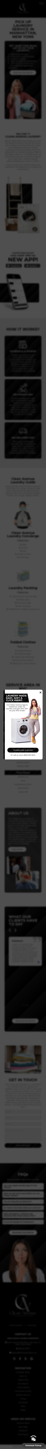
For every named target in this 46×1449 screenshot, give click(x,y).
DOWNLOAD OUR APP (23, 750)
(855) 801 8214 (30, 755)
